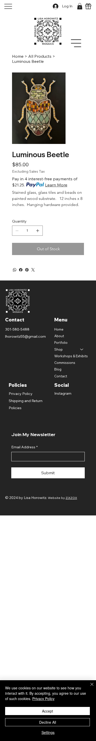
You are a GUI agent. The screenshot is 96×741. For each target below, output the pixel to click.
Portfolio (61, 342)
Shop (58, 349)
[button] (79, 6)
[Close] (89, 687)
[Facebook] (20, 269)
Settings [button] (48, 732)
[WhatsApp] (14, 269)
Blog (57, 369)
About (59, 336)
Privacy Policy (21, 393)
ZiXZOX (71, 498)
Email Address (24, 447)
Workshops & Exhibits (71, 356)
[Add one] (38, 231)
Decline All (47, 722)
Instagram (62, 393)
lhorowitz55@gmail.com (25, 336)
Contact (60, 376)
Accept (47, 711)
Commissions (64, 363)
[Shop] (82, 349)
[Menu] (76, 43)
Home (58, 329)
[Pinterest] (26, 269)
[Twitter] (33, 269)
